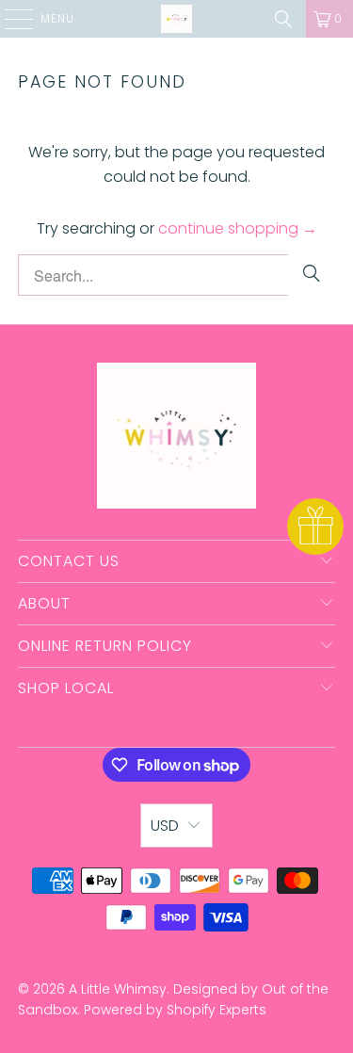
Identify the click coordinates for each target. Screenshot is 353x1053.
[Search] (283, 19)
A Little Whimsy (118, 989)
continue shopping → (237, 228)
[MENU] (9, 19)
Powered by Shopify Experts (175, 1009)
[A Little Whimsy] (176, 19)
